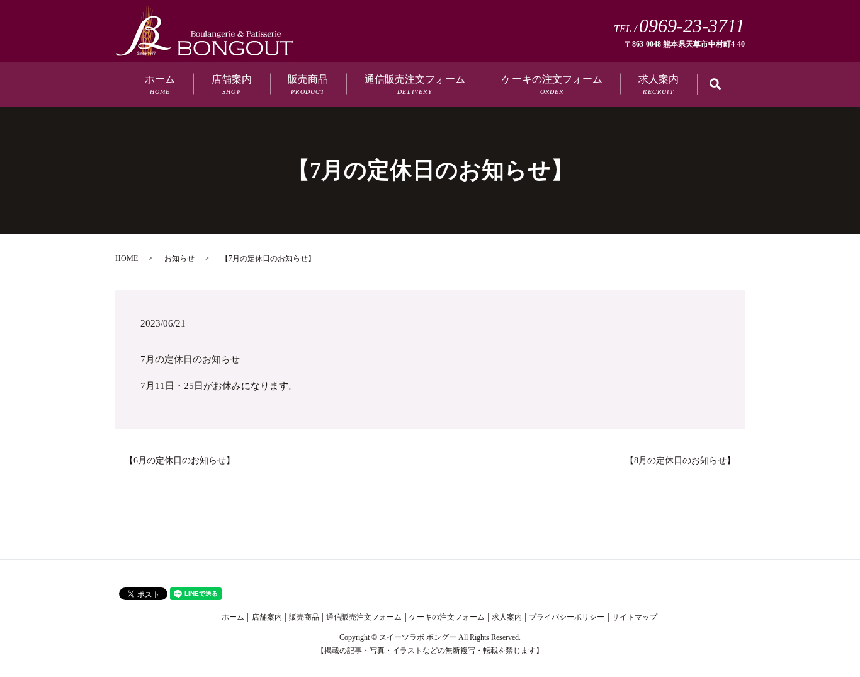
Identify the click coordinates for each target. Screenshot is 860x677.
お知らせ (179, 258)
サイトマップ (634, 617)
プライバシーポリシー (566, 617)
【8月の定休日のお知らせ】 (680, 460)
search (724, 85)
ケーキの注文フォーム (552, 84)
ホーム (160, 84)
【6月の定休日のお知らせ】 (180, 460)
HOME (126, 258)
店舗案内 (232, 84)
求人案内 (658, 84)
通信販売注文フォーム (415, 84)
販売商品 (308, 84)
